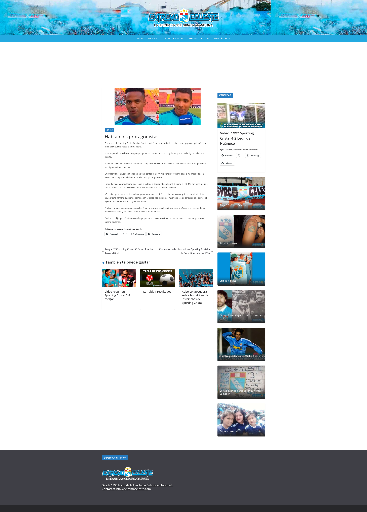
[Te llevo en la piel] (241, 231)
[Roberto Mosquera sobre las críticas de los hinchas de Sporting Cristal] (196, 271)
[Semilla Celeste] (241, 269)
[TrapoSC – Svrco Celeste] (241, 193)
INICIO (140, 38)
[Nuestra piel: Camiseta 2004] (241, 344)
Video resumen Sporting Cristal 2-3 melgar (117, 295)
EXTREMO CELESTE (197, 38)
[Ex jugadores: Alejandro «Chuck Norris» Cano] (241, 306)
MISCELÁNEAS (220, 38)
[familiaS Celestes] (241, 419)
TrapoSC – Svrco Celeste (233, 205)
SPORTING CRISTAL (170, 38)
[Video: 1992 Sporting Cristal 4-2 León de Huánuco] (241, 115)
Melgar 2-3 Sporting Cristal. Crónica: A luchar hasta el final (129, 251)
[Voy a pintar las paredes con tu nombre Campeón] (241, 382)
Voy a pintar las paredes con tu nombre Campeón (241, 392)
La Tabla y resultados (157, 291)
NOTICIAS (152, 38)
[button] (181, 38)
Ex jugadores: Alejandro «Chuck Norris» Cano (241, 317)
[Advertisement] (183, 64)
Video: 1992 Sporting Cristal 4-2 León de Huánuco (237, 138)
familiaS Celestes (229, 431)
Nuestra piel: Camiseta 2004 (235, 356)
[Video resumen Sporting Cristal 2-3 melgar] (119, 271)
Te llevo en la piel (229, 243)
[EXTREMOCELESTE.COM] (127, 465)
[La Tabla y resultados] (157, 271)
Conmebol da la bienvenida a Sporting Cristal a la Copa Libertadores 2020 (184, 251)
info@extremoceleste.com (133, 489)
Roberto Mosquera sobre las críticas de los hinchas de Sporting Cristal (195, 297)
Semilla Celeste (228, 280)
